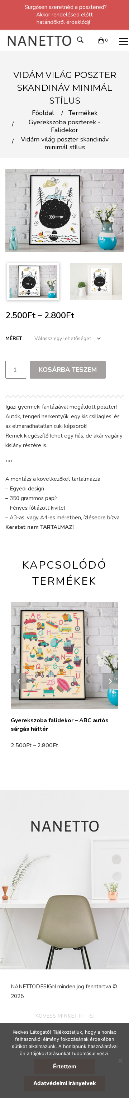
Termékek (82, 113)
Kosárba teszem (68, 369)
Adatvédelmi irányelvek (64, 1083)
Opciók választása (36, 746)
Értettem (64, 1066)
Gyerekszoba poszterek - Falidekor (65, 126)
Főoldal (43, 113)
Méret (13, 338)
